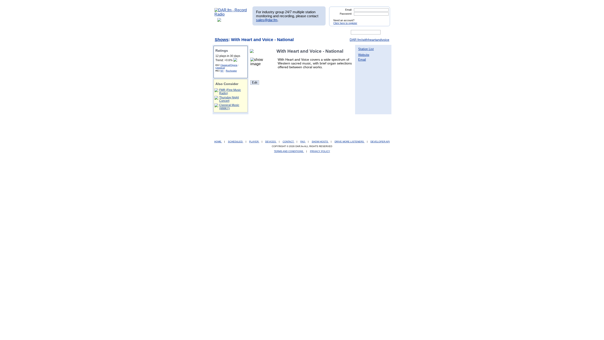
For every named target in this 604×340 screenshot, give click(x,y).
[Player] (268, 32)
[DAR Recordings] (245, 32)
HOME (218, 141)
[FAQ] (306, 32)
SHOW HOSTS (320, 141)
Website (363, 55)
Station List (366, 49)
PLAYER (254, 141)
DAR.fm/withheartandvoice (369, 40)
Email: (348, 9)
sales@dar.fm (266, 20)
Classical (220, 67)
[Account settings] (325, 32)
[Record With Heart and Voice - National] (253, 51)
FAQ (303, 141)
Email (362, 59)
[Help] (288, 32)
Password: (346, 13)
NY (222, 70)
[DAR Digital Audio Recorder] (222, 32)
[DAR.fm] (231, 14)
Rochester (231, 70)
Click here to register (345, 23)
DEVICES (271, 141)
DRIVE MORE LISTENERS (350, 141)
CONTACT (288, 141)
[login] (383, 18)
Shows (221, 39)
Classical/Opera (228, 65)
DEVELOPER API (380, 141)
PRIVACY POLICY (320, 151)
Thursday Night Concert (229, 99)
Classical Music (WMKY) (229, 106)
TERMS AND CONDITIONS (289, 151)
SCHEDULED (235, 141)
